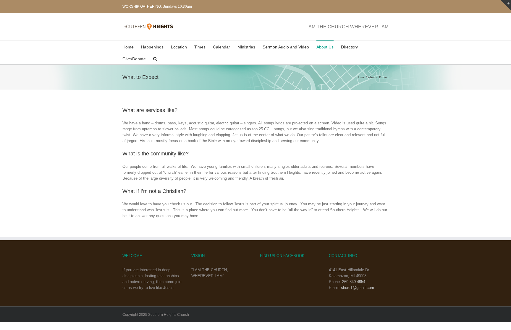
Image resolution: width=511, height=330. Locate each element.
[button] (155, 58)
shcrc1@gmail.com (357, 287)
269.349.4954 (353, 281)
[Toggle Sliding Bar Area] (505, 5)
